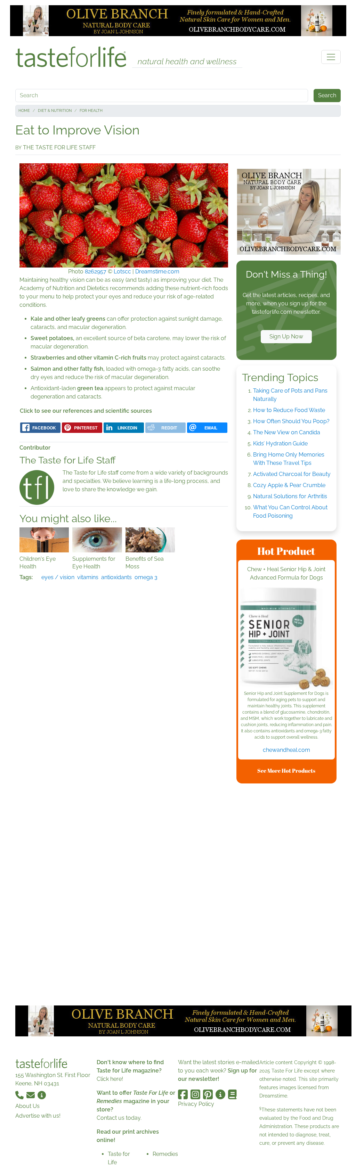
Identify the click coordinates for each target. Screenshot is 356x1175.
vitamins (87, 577)
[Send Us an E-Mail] (31, 1094)
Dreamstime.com (157, 271)
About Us (27, 1106)
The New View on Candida (286, 432)
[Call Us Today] (20, 1094)
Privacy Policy (196, 1104)
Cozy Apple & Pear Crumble (289, 485)
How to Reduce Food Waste (289, 410)
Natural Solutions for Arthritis (290, 496)
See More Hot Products (286, 770)
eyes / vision (57, 577)
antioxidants (116, 577)
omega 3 (146, 577)
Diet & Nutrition (55, 110)
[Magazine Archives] (232, 1094)
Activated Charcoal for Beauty (292, 474)
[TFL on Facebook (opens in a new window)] (183, 1094)
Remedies (165, 1154)
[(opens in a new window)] (286, 639)
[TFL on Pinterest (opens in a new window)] (208, 1094)
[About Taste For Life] (42, 1094)
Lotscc (122, 271)
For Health (91, 110)
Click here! (110, 1079)
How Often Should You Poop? (291, 421)
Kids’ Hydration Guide (280, 443)
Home (24, 110)
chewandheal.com (286, 750)
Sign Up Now (286, 336)
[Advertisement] (288, 893)
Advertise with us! (37, 1115)
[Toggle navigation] (331, 57)
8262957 (95, 271)
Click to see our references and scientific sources (86, 411)
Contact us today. (119, 1118)
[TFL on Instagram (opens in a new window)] (195, 1094)
